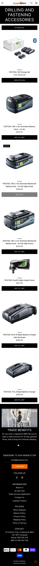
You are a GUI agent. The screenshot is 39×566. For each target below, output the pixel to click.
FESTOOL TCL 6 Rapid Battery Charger (19, 392)
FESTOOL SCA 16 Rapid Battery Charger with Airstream (19, 336)
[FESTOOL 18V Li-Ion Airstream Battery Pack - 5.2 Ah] (19, 103)
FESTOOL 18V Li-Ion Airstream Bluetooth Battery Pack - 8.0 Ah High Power (19, 242)
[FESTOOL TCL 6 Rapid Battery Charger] (19, 369)
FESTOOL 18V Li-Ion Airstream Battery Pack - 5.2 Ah (19, 127)
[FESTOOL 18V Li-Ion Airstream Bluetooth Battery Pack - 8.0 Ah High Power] (19, 218)
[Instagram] (22, 477)
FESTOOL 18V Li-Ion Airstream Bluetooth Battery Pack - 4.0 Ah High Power (19, 185)
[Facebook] (17, 477)
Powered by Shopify (19, 563)
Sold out (19, 194)
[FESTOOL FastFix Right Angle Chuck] (19, 266)
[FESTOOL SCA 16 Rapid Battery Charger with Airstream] (19, 312)
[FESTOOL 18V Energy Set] (19, 49)
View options (19, 80)
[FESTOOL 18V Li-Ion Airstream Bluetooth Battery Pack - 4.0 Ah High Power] (19, 161)
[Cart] (36, 3)
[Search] (31, 3)
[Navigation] (2, 3)
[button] (18, 445)
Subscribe (19, 466)
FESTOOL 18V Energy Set (19, 72)
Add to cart (19, 137)
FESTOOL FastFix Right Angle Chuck (20, 280)
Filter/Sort (19, 28)
